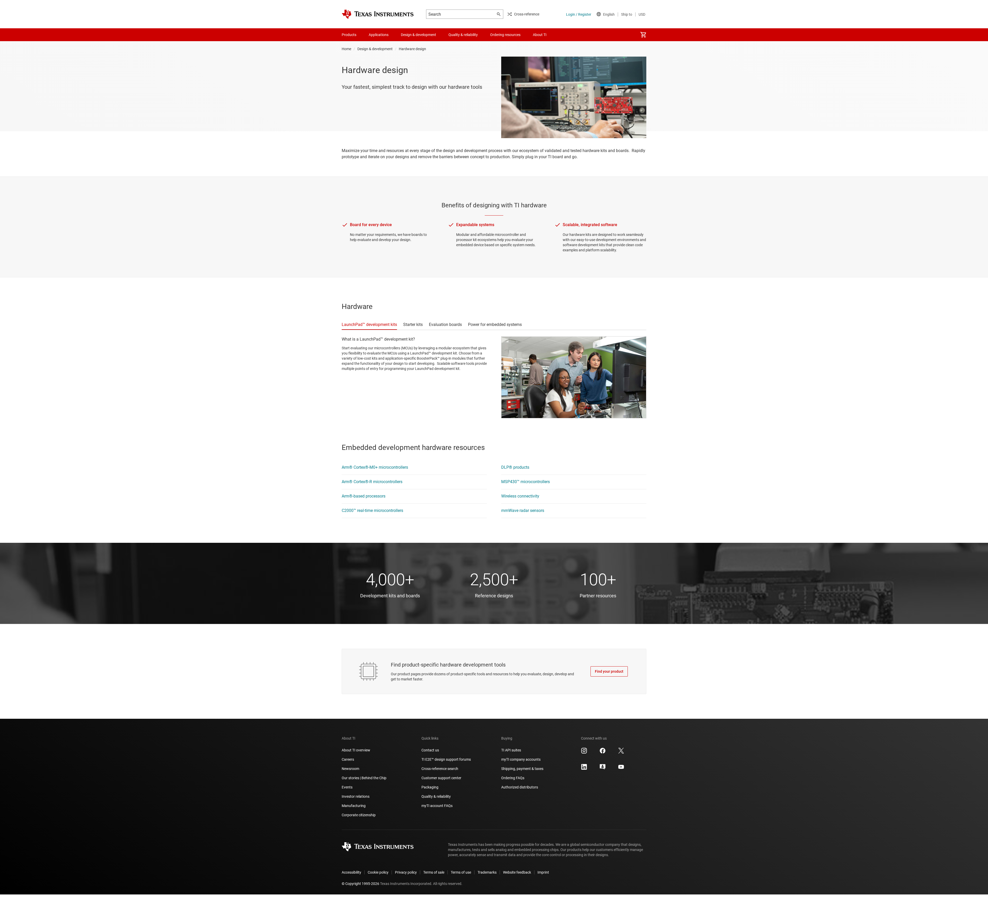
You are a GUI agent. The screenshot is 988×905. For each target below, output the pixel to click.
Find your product (609, 671)
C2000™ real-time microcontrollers (372, 510)
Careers (348, 759)
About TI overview (356, 750)
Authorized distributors (519, 787)
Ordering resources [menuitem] (505, 35)
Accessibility (351, 872)
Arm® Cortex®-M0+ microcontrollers (375, 467)
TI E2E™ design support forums (446, 759)
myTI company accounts (521, 759)
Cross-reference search (439, 769)
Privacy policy (406, 872)
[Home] (378, 14)
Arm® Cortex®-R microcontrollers (372, 481)
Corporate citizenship (359, 815)
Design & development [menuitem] (418, 35)
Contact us (430, 750)
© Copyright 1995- (360, 884)
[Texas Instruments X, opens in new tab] (621, 752)
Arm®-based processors (363, 496)
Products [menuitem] (349, 35)
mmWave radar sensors (522, 510)
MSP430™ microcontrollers (525, 481)
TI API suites (511, 750)
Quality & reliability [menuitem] (463, 35)
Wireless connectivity (520, 496)
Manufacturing (354, 806)
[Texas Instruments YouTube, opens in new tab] (621, 769)
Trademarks (487, 872)
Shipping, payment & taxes (522, 769)
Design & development (375, 49)
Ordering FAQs (512, 778)
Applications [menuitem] (379, 35)
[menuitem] (643, 34)
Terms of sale (433, 872)
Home (346, 49)
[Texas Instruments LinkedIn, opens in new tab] (584, 769)
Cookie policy (378, 872)
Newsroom (350, 769)
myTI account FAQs (437, 806)
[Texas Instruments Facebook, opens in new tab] (602, 752)
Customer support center (441, 778)
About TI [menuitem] (539, 35)
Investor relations (355, 796)
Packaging (429, 787)
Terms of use (461, 872)
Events (347, 787)
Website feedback (517, 872)
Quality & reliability (436, 796)
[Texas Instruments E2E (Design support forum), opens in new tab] (602, 769)
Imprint (543, 872)
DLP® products (515, 467)
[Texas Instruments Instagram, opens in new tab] (584, 752)
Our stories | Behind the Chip (364, 778)
